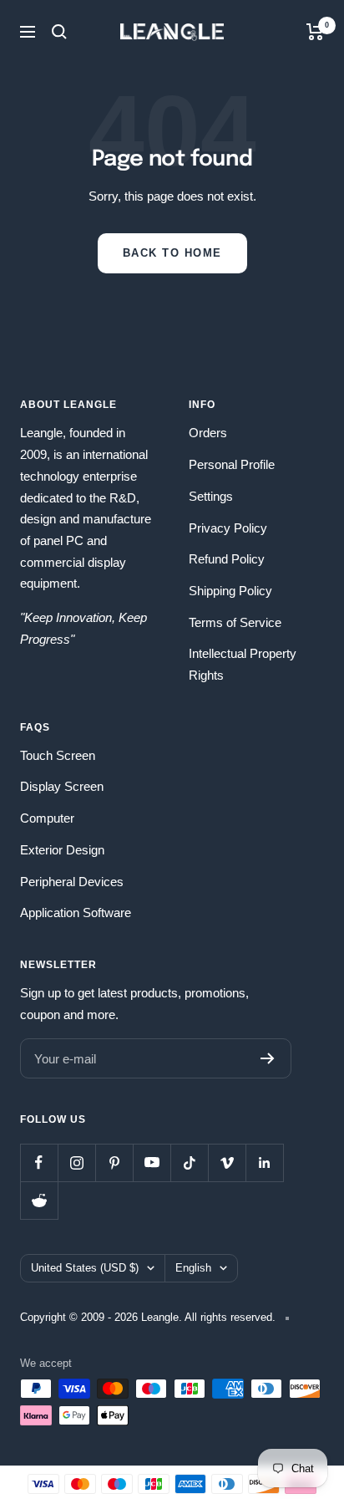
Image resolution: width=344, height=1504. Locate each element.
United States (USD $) (85, 1268)
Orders (208, 433)
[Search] (59, 31)
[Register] (268, 1058)
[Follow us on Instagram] (76, 1162)
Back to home (172, 253)
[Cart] (315, 31)
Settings (211, 496)
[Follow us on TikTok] (189, 1162)
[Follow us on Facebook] (39, 1162)
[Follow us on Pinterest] (114, 1162)
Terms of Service (235, 622)
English (193, 1268)
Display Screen (62, 786)
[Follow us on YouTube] (151, 1162)
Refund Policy (227, 559)
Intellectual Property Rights (242, 664)
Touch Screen (57, 755)
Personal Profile (232, 464)
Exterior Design (62, 850)
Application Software (75, 912)
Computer (47, 818)
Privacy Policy (228, 528)
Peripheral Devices (72, 881)
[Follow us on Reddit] (39, 1200)
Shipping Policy (230, 591)
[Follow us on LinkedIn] (264, 1162)
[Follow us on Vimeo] (226, 1162)
